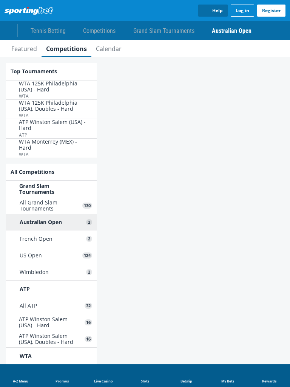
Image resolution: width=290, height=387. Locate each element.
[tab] (24, 48)
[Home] (30, 10)
